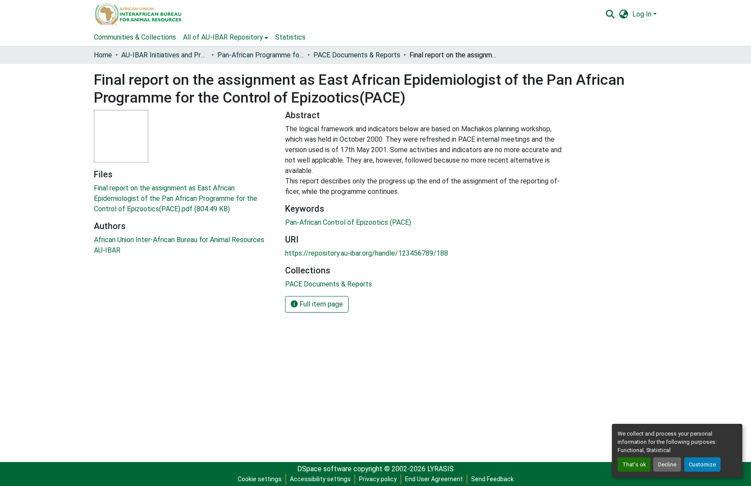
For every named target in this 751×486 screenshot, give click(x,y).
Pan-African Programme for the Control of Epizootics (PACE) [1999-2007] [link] (260, 55)
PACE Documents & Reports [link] (356, 55)
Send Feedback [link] (492, 479)
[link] (184, 198)
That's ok (634, 464)
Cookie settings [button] (260, 479)
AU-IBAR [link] (107, 250)
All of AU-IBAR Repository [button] (223, 37)
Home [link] (103, 55)
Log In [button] (642, 14)
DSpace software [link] (324, 469)
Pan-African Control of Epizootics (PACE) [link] (348, 222)
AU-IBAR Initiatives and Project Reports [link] (164, 55)
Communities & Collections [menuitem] (135, 37)
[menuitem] (225, 37)
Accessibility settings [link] (320, 479)
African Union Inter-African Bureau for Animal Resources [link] (179, 240)
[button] (137, 14)
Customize (702, 464)
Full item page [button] (320, 304)
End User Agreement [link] (434, 479)
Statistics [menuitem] (290, 37)
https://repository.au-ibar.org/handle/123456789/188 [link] (366, 253)
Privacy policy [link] (378, 479)
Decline (667, 464)
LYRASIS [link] (440, 469)
